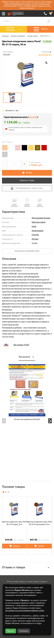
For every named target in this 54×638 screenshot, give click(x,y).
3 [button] (8, 492)
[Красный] (44, 147)
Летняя (35, 239)
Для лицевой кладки (41, 218)
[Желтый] (31, 147)
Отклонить (23, 631)
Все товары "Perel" (21, 345)
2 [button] (6, 492)
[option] (27, 74)
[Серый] (5, 154)
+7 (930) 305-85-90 (45, 13)
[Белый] (11, 147)
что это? (33, 117)
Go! (48, 21)
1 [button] (3, 492)
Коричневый (37, 231)
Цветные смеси (38, 222)
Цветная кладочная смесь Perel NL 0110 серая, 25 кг (14, 523)
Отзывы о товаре (13, 567)
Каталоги (24, 357)
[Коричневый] (37, 147)
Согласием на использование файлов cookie (24, 610)
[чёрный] (24, 147)
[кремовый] (18, 147)
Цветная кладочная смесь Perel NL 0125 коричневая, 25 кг (39, 523)
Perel (34, 227)
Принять (10, 631)
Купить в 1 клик (27, 180)
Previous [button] (4, 420)
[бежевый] (5, 147)
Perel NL (35, 235)
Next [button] (50, 420)
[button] (14, 203)
